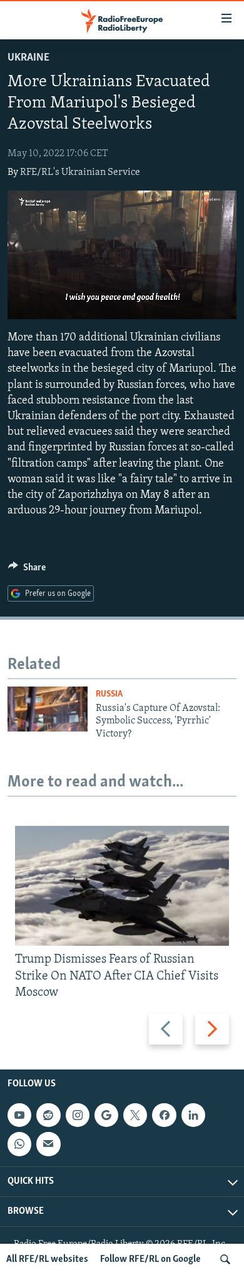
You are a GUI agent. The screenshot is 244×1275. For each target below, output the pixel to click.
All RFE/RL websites (47, 1259)
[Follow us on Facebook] (164, 1115)
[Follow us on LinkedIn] (193, 1115)
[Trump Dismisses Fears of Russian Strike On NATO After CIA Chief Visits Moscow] (122, 886)
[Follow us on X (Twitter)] (135, 1115)
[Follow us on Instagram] (77, 1115)
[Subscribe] (48, 1144)
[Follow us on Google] (106, 1115)
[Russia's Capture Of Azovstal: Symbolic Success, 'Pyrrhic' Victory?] (48, 709)
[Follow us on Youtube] (19, 1115)
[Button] (27, 570)
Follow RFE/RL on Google (150, 1259)
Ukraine (28, 58)
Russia (109, 694)
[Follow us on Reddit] (48, 1115)
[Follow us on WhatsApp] (19, 1144)
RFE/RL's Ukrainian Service (80, 172)
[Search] (225, 1259)
